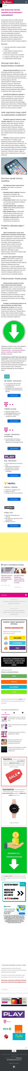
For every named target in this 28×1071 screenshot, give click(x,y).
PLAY (17, 648)
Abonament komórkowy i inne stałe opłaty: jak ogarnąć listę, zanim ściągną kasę (17, 749)
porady (5, 5)
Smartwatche (8, 789)
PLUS (14, 676)
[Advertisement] (14, 547)
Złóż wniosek (14, 395)
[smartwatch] (14, 819)
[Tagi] (22, 713)
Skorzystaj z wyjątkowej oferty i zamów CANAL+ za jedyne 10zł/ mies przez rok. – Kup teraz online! (14, 661)
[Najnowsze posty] (5, 713)
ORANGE (14, 682)
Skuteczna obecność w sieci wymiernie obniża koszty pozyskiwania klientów (15, 741)
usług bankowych (5, 25)
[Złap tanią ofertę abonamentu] (26, 595)
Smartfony (7, 759)
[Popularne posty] (14, 713)
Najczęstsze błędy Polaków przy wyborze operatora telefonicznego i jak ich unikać (19, 579)
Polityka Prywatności (14, 1063)
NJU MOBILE (17, 643)
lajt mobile (17, 638)
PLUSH (14, 692)
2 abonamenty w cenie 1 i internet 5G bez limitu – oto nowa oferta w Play (16, 718)
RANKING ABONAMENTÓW (14, 628)
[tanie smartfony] (14, 784)
